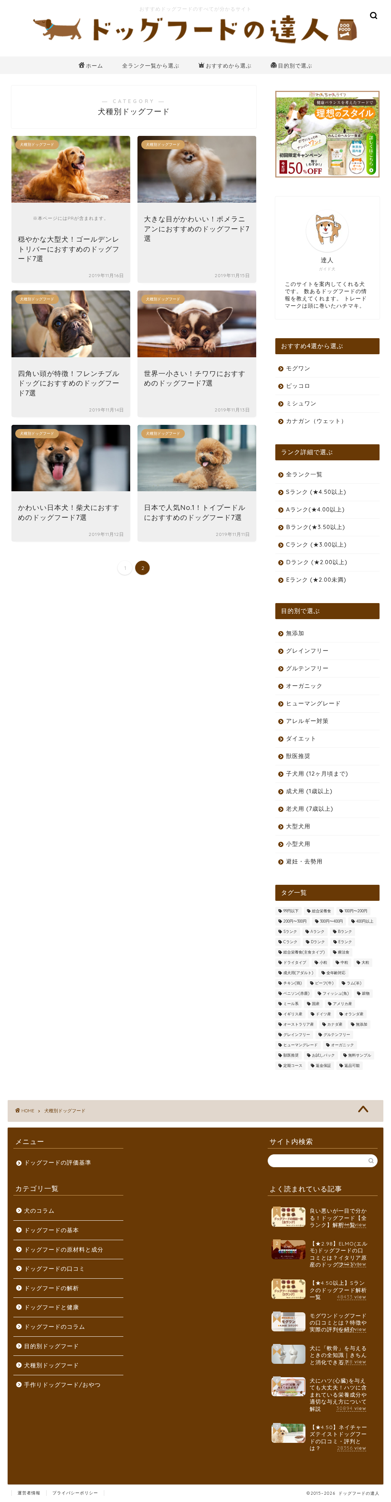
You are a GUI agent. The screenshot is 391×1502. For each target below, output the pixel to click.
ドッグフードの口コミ (54, 1268)
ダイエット (301, 738)
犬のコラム (39, 1210)
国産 (316, 1003)
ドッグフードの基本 (51, 1230)
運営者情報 (29, 1493)
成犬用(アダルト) (298, 972)
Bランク (345, 931)
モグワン (298, 368)
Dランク (318, 941)
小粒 (323, 962)
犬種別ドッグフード (51, 1365)
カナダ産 (335, 1024)
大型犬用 (298, 826)
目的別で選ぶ (295, 65)
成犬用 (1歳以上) (309, 791)
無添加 (295, 633)
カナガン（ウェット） (316, 420)
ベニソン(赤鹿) (296, 993)
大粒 (365, 962)
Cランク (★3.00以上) (316, 544)
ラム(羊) (354, 983)
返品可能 (352, 1065)
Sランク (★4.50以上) (316, 491)
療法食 (343, 952)
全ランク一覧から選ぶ (150, 65)
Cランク (290, 941)
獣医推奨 (298, 756)
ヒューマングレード (313, 703)
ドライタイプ (294, 962)
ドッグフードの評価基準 (57, 1162)
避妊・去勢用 (304, 861)
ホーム (94, 65)
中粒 (344, 962)
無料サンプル (359, 1055)
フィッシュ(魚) (336, 993)
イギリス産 (292, 1014)
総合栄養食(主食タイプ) (304, 952)
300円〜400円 (331, 921)
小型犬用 (298, 843)
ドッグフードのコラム (54, 1326)
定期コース (292, 1065)
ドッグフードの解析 (51, 1288)
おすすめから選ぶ (229, 65)
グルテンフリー (307, 668)
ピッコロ (298, 385)
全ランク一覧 (304, 474)
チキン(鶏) (292, 983)
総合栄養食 (321, 910)
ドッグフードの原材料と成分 (63, 1249)
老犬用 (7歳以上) (309, 808)
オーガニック (304, 685)
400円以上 (364, 921)
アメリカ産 (342, 1003)
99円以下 (291, 910)
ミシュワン (301, 403)
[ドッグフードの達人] (195, 45)
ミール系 (291, 1003)
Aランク (317, 931)
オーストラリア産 (298, 1024)
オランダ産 (354, 1014)
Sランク (290, 931)
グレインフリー (307, 650)
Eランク (345, 941)
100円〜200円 (355, 910)
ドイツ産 (323, 1014)
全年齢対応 (336, 972)
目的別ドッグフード (51, 1346)
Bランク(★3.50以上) (315, 527)
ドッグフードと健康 (51, 1307)
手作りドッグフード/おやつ (62, 1384)
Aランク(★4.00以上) (315, 509)
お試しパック (323, 1055)
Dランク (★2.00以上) (316, 562)
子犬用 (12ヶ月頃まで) (317, 773)
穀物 (366, 993)
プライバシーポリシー (75, 1493)
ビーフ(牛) (324, 983)
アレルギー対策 (307, 720)
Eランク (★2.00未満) (316, 579)
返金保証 (323, 1065)
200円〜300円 (295, 921)
